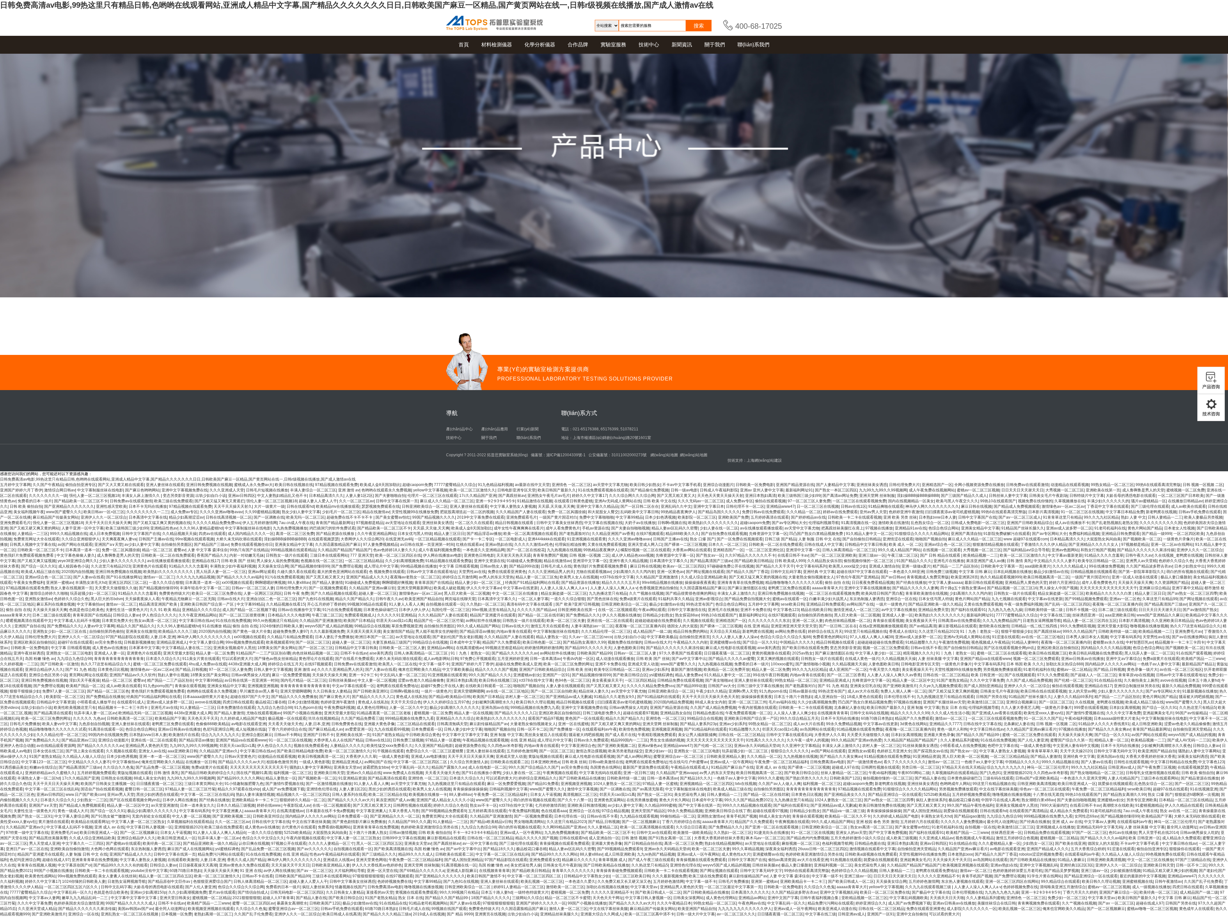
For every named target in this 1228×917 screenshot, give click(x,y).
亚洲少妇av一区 (658, 751)
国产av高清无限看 (647, 789)
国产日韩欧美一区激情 (59, 664)
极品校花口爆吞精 (270, 702)
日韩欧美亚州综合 (268, 816)
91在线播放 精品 (216, 626)
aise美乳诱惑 (768, 648)
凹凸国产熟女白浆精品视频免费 (816, 533)
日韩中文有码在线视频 (869, 713)
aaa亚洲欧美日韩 (1120, 615)
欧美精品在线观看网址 (90, 821)
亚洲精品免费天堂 (933, 609)
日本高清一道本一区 (82, 550)
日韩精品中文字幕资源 (55, 702)
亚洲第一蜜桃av (59, 582)
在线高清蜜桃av (469, 648)
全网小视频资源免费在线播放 (979, 484)
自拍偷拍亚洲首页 (694, 637)
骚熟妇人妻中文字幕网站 (1199, 751)
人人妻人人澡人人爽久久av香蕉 (894, 675)
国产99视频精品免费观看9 (443, 811)
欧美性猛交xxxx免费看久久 (389, 745)
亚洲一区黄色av (670, 571)
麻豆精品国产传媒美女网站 (56, 517)
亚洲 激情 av (348, 490)
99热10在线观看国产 (998, 501)
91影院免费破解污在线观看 (1006, 533)
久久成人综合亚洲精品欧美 (704, 577)
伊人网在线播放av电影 (442, 555)
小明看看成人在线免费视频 (963, 745)
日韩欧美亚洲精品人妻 (725, 756)
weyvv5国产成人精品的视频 (328, 626)
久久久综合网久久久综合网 (632, 495)
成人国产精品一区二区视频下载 (249, 609)
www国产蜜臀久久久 (64, 512)
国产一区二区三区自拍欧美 (554, 691)
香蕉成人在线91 (903, 631)
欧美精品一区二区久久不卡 (848, 816)
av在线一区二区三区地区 (1042, 637)
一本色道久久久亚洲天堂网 (1083, 778)
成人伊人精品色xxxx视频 (632, 555)
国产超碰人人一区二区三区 (1093, 675)
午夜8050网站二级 (914, 773)
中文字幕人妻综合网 (206, 642)
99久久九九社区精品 (1101, 517)
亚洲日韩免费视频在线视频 (209, 484)
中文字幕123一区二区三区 (43, 762)
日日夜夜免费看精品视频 (873, 582)
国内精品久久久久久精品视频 (1106, 648)
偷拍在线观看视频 (770, 501)
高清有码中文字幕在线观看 (530, 604)
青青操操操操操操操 (470, 789)
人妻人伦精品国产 (1123, 778)
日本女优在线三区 (48, 751)
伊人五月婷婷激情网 (259, 523)
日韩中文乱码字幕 (785, 571)
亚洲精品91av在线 (910, 528)
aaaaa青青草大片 (827, 588)
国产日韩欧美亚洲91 (370, 691)
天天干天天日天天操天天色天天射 (710, 696)
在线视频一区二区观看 (942, 550)
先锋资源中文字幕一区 (768, 533)
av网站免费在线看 (790, 631)
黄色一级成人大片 (73, 811)
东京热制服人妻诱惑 (866, 599)
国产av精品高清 (922, 626)
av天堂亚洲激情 (164, 805)
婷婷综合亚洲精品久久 (537, 778)
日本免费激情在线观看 (236, 707)
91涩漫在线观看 (1005, 637)
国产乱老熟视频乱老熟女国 (1114, 523)
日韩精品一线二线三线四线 (1034, 626)
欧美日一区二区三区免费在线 (216, 593)
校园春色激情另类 (281, 762)
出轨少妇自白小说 (210, 495)
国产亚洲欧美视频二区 (616, 745)
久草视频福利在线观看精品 (955, 773)
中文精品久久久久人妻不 (1055, 561)
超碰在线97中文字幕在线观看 (862, 571)
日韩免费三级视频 (941, 571)
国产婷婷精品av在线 (808, 517)
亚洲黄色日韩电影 (479, 555)
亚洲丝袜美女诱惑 (871, 484)
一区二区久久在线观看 (474, 523)
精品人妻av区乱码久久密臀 (674, 528)
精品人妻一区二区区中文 (913, 680)
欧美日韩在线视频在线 (294, 484)
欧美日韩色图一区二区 (542, 642)
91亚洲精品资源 (926, 756)
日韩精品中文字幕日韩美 (866, 544)
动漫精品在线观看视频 (1070, 484)
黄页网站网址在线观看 (88, 675)
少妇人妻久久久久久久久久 (122, 561)
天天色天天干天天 (202, 718)
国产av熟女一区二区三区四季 (1192, 593)
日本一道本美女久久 (197, 805)
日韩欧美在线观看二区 (509, 762)
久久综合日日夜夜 (691, 827)
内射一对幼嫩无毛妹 (246, 555)
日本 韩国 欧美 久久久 (1025, 664)
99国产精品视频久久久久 (433, 517)
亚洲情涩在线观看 (898, 539)
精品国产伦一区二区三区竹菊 (439, 620)
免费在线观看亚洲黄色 (507, 571)
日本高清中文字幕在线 (148, 517)
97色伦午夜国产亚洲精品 (857, 577)
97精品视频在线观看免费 (336, 484)
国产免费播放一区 (564, 729)
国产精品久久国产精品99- (978, 735)
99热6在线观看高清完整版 (1158, 484)
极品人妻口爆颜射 (1176, 577)
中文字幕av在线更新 (520, 588)
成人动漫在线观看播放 (615, 658)
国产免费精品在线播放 (105, 696)
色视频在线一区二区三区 (322, 561)
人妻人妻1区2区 (359, 495)
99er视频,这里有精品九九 (493, 609)
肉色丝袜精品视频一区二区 (848, 620)
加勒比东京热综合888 (1064, 664)
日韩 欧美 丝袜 (579, 669)
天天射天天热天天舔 (513, 555)
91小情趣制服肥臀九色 (244, 783)
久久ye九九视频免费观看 (940, 686)
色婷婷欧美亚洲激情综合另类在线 (430, 827)
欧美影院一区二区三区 (697, 517)
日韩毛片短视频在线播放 (267, 490)
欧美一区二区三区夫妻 (566, 620)
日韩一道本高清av (545, 658)
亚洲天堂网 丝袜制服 (877, 495)
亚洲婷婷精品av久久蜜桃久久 (50, 773)
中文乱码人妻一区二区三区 (403, 675)
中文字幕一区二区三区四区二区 (420, 762)
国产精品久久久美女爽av (1109, 729)
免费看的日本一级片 (35, 501)
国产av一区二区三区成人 (1019, 517)
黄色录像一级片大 (1142, 669)
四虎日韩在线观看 (238, 702)
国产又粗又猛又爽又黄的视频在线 (162, 523)
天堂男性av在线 (472, 571)
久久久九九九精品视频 (195, 577)
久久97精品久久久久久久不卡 (750, 555)
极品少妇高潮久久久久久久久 (454, 707)
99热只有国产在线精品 (249, 550)
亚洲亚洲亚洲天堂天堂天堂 (794, 626)
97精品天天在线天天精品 (963, 767)
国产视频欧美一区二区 (1142, 539)
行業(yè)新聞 (527, 429)
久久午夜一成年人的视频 (808, 740)
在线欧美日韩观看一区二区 (488, 686)
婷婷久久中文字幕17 (589, 495)
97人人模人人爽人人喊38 (871, 637)
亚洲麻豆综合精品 (1154, 588)
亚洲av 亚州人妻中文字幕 (761, 490)
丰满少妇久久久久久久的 (1108, 501)
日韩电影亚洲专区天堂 (516, 490)
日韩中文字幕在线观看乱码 (789, 735)
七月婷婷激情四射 (550, 805)
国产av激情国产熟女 (1200, 609)
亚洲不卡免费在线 (755, 609)
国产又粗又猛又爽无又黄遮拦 (219, 501)
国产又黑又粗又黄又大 (676, 495)
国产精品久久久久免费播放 (294, 696)
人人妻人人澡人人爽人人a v (564, 588)
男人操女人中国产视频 (1058, 588)
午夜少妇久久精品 (711, 691)
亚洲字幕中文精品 (1187, 588)
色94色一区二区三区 (572, 680)
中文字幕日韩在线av (196, 620)
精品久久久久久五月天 (621, 582)
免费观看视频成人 (359, 615)
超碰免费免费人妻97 (290, 631)
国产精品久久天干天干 (775, 566)
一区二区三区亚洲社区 (764, 550)
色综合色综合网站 (943, 528)
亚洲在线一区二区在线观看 (610, 620)
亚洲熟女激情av (38, 599)
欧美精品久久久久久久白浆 (1109, 593)
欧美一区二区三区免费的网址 (568, 664)
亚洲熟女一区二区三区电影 (69, 653)
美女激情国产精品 (398, 631)
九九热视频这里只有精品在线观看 (945, 696)
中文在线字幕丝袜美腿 (998, 789)
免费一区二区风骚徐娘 (566, 512)
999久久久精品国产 (1079, 631)
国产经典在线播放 (911, 582)
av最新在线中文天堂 (532, 484)
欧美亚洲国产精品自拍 (424, 599)
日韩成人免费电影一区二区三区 (978, 523)
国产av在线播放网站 (1189, 637)
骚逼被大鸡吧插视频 (1196, 696)
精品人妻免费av (688, 675)
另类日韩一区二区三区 (920, 767)
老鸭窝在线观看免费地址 (397, 686)
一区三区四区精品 (640, 680)
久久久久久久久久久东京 (769, 620)
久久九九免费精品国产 (1001, 620)
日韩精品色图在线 (708, 713)
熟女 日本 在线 (953, 707)
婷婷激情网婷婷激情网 (543, 648)
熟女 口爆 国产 (702, 539)
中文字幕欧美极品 (662, 637)
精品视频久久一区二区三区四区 (303, 794)
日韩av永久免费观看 (591, 740)
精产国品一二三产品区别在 (956, 566)
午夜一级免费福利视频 (1023, 604)
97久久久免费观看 (1052, 675)
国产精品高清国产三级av (711, 561)
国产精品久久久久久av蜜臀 (731, 658)
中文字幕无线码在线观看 (600, 773)
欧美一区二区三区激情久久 (472, 490)
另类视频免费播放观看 (1002, 669)
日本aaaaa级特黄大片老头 (205, 696)
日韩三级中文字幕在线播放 (760, 686)
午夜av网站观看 (651, 609)
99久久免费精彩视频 (1077, 626)
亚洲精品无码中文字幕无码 (1099, 827)
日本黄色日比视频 (113, 669)
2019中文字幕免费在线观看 (480, 517)
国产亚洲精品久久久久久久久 (69, 506)
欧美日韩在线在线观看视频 (1043, 691)
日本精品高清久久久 (326, 495)
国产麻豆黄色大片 (334, 696)
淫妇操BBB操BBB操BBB (918, 495)
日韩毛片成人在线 (556, 566)
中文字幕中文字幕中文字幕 (465, 735)
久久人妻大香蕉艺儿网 (1020, 707)
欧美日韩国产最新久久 (557, 490)
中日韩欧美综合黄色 (422, 735)
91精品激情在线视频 (534, 501)
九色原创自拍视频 (94, 724)
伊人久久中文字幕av (483, 588)
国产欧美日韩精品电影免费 (300, 751)
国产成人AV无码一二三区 (1188, 740)
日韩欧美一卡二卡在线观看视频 (854, 517)
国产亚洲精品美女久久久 (845, 794)
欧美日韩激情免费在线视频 (882, 805)
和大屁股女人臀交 (603, 512)
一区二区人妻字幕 (533, 599)
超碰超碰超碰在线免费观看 (658, 620)
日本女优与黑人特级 (415, 533)
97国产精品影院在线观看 (127, 637)
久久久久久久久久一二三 (147, 512)
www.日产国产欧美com (85, 794)
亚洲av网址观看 (261, 571)
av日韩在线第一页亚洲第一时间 (427, 544)
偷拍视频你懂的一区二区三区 (869, 561)
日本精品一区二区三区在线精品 (1186, 800)
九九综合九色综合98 (74, 658)
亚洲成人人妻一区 (897, 615)
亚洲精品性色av (163, 528)
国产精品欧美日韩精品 (753, 561)
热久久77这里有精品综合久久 (1195, 626)
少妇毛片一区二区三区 (341, 512)
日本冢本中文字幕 (144, 648)
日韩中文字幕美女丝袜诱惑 (559, 523)
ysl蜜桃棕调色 (661, 675)
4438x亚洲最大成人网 (247, 664)
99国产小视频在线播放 (302, 713)
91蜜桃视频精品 (1149, 805)
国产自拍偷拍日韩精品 (861, 539)
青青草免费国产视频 (550, 555)
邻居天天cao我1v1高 (394, 620)
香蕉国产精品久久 (212, 555)
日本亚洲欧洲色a (545, 762)
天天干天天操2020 (1076, 751)
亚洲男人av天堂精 (1141, 561)
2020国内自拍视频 (77, 571)
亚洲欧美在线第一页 (1103, 490)
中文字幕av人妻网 (1099, 821)
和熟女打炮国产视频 (1098, 550)
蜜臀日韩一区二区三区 (144, 789)
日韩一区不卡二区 (532, 729)
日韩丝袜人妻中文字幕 (1008, 495)
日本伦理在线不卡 (899, 696)
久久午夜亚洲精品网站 (376, 533)
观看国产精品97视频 (545, 718)
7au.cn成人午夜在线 (296, 523)
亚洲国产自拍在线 (29, 626)
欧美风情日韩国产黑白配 (882, 593)
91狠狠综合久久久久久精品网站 (921, 533)
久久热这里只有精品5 (1197, 707)
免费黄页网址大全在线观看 (36, 539)
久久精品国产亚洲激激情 (657, 577)
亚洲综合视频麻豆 (1021, 702)
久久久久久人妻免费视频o (963, 821)
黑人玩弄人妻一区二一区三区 (221, 571)
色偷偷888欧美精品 (212, 724)
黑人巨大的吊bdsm (107, 599)
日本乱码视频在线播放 (1012, 571)
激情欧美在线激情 (893, 523)
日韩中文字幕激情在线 (686, 609)
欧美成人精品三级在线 (40, 571)
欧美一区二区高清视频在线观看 (530, 533)
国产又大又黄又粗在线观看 (121, 484)
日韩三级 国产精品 (780, 539)
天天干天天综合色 (405, 702)
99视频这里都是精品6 (504, 648)
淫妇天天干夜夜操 (84, 680)
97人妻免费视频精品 (380, 544)
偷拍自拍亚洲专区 (80, 484)
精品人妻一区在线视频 (473, 713)
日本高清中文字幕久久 (668, 561)
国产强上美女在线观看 (85, 751)
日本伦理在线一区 (569, 816)
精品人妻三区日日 (449, 533)
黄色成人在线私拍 (411, 696)
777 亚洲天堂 (361, 555)
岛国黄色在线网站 (605, 767)
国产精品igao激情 (969, 816)
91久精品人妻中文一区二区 (869, 533)
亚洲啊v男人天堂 (742, 691)
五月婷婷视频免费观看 (96, 773)
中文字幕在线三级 (1055, 615)
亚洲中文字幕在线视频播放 (867, 588)
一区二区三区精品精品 (364, 561)
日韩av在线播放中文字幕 (299, 609)
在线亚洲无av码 (399, 539)
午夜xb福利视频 (1078, 718)
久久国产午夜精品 (48, 484)
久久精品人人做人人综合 (83, 756)
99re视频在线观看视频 (194, 539)
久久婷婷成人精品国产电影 (243, 718)
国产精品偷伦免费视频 (649, 490)
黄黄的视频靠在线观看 (771, 653)
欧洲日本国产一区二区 (374, 637)
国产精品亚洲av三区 (78, 740)
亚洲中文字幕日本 (708, 506)
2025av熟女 (802, 653)
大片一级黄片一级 (269, 506)
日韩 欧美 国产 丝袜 (238, 561)
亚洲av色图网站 (1065, 550)
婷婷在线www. (269, 805)
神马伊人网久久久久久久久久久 (932, 506)
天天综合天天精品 (725, 631)
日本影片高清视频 (1043, 512)
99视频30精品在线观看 (367, 604)
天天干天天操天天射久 (233, 506)
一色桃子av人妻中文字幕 (1158, 664)
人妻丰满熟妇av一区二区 (592, 626)
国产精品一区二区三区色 (108, 691)
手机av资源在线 (595, 528)
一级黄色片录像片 (1178, 539)
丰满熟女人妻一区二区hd (38, 778)
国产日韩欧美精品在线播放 (582, 778)
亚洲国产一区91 (556, 675)
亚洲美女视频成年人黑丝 (234, 648)
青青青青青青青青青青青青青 (119, 658)
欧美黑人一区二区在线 (397, 664)
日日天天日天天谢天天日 (1022, 490)
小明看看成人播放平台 (96, 702)
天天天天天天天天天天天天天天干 (1108, 588)
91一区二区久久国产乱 (1043, 718)
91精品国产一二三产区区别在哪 (263, 653)
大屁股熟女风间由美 (1103, 539)
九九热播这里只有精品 (608, 593)
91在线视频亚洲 (1203, 789)
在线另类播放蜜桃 (641, 800)
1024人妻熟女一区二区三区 (617, 783)
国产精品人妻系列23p (698, 724)
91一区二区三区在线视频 (1082, 512)
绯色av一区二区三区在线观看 (1044, 789)
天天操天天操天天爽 (1135, 582)
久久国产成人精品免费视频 (1029, 680)
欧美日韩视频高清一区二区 (1046, 577)
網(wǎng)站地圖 (664, 455)
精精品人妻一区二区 (1111, 740)
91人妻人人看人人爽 (406, 604)
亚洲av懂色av (649, 745)
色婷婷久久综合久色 (1176, 561)
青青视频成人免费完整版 (928, 577)
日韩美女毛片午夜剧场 (1048, 495)
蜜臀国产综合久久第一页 (1071, 740)
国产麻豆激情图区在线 (747, 588)
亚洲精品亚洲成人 (171, 642)
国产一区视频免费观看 (328, 588)
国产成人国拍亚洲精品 (983, 686)
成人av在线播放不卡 (1072, 523)
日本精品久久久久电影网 (289, 615)
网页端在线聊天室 (460, 599)
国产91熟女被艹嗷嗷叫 (110, 816)
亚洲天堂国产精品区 (648, 811)
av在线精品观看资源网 (55, 745)
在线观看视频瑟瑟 (323, 539)
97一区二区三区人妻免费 (809, 501)
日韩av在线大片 (230, 599)
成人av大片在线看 (862, 691)
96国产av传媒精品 (1191, 713)
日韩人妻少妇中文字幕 (463, 729)
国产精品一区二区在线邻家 (541, 615)
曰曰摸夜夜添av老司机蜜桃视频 (952, 512)
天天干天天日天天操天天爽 (108, 523)
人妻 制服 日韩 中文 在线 (819, 539)
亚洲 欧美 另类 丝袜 (900, 517)
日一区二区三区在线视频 (818, 506)
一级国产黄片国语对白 (558, 517)
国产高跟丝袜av (511, 495)
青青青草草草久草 (1042, 751)
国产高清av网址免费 (840, 495)
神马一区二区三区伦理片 (1048, 767)
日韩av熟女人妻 (493, 566)
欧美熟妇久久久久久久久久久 (713, 523)
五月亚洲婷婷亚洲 (512, 658)
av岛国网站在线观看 (817, 729)
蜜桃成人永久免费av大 (253, 484)
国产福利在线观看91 (968, 609)
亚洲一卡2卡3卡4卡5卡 (495, 501)
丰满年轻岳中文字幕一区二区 (205, 588)
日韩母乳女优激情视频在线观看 (1152, 773)
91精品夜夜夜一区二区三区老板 (384, 713)
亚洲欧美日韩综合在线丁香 (728, 811)
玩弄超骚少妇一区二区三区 (93, 593)
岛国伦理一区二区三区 (450, 609)
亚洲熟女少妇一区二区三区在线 (60, 631)
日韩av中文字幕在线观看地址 (431, 571)
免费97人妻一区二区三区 (63, 691)
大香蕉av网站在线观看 (691, 550)
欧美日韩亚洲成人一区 (1077, 783)
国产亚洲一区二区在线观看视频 (772, 827)
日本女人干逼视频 (545, 794)
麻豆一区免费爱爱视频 (291, 675)
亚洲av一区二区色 (1124, 599)
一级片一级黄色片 (891, 604)
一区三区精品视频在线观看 (437, 539)
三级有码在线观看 (998, 778)
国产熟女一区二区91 (654, 794)
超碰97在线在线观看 (75, 642)
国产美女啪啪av (718, 680)
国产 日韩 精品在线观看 (940, 555)
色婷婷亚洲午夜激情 (906, 512)
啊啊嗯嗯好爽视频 (270, 582)
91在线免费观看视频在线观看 (603, 490)
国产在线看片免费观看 (354, 658)
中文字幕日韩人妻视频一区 (149, 827)
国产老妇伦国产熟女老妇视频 (457, 637)
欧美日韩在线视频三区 (1047, 653)
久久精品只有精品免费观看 (290, 637)
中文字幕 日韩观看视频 (458, 566)
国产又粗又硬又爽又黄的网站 (34, 528)
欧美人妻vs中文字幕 (59, 724)
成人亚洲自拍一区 (829, 696)
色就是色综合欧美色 (86, 609)
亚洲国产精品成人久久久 (367, 577)
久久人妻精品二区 (602, 827)
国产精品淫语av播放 (484, 533)
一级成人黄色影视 (1035, 745)
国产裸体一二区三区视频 (685, 544)
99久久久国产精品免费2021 (748, 800)
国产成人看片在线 (620, 735)
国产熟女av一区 (709, 555)
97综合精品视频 (615, 811)
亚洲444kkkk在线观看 (546, 539)
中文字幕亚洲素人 (227, 811)
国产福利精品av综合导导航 (1026, 550)
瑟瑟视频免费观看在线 (380, 506)
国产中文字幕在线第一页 (699, 805)
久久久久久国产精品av (536, 609)
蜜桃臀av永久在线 (1108, 642)
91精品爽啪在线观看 (885, 506)
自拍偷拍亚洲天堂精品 (1192, 729)
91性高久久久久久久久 (765, 740)
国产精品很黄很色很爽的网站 (690, 593)
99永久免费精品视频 (843, 724)
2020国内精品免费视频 (673, 702)
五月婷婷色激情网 (522, 751)
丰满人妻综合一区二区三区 (313, 490)
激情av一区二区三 (158, 577)
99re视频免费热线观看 (244, 642)
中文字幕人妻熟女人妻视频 (513, 506)
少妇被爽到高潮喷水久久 (493, 702)
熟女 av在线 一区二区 (1178, 811)
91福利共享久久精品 (675, 599)
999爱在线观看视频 (1090, 707)
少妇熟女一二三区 (92, 800)
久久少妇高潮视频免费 (404, 561)
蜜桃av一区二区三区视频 (978, 490)
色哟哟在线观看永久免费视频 (386, 490)
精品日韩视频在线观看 (514, 523)
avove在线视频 (1173, 680)
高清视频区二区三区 (580, 794)
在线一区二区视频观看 (617, 609)
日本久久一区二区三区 (727, 544)
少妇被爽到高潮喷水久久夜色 (1166, 745)
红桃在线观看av (469, 544)
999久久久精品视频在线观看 (746, 805)
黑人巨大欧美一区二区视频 (467, 593)
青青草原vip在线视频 (1136, 675)
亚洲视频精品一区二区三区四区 (706, 783)
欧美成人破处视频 (449, 588)
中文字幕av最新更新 (1065, 555)
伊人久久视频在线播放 (621, 615)
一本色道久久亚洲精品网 (483, 550)
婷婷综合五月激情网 (459, 577)
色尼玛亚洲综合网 (218, 729)
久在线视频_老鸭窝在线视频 (1178, 555)
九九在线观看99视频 (391, 729)
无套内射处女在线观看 (151, 816)
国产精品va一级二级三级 (843, 811)
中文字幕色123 (786, 609)
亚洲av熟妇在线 (498, 544)
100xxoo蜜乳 (782, 664)
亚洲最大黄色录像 (379, 724)
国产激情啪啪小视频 (812, 664)
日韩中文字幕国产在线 (977, 517)
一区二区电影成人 (510, 539)
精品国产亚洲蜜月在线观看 (493, 615)
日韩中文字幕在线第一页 (397, 501)
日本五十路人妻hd (1203, 680)
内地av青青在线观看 (513, 631)
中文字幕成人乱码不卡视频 (77, 620)
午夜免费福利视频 (339, 707)
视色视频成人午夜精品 (990, 642)
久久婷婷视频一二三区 (19, 664)
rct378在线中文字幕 (617, 577)
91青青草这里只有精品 (1062, 517)
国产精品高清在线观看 (53, 713)
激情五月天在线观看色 (550, 626)
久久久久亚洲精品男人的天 (551, 571)
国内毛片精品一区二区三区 (303, 680)
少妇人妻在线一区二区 (719, 528)
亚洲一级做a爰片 (916, 566)
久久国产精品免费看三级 (362, 718)
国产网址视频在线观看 (705, 571)
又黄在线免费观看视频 (606, 544)
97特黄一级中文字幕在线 (27, 832)
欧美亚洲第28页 (964, 577)
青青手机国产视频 (741, 816)
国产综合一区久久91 (38, 566)
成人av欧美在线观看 (1188, 506)
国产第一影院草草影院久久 (1141, 571)
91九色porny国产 (158, 686)
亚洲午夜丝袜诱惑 (28, 653)
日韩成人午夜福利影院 (719, 490)
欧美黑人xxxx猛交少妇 (848, 566)
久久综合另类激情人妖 (469, 762)
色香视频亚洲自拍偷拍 (658, 588)
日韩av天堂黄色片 (240, 756)
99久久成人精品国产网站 (899, 550)
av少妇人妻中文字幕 (141, 544)
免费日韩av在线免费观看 (763, 512)
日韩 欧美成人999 (790, 561)
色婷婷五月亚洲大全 (894, 751)
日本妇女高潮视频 (1124, 707)
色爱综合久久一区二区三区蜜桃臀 (435, 751)
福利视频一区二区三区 (292, 773)
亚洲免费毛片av (1188, 631)
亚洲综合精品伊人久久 (44, 669)
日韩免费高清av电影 (827, 762)
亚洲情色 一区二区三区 (571, 484)
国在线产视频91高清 (254, 773)
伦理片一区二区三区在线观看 (432, 495)
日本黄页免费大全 (117, 620)
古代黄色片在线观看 (298, 827)
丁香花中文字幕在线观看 (1108, 506)
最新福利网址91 (799, 490)
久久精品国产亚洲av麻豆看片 (1031, 729)
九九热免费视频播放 (290, 528)
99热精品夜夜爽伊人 (678, 512)
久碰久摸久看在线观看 (296, 571)
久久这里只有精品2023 (110, 566)
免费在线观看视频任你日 (252, 544)
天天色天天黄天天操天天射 (720, 495)
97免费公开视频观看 (477, 658)
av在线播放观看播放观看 (761, 528)
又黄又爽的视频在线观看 (778, 658)
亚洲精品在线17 (205, 561)
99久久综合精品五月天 (799, 718)
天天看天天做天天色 (285, 724)
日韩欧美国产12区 (845, 778)
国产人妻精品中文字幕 (835, 484)
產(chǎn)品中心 (459, 429)
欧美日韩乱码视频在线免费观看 (1095, 653)
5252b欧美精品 (937, 794)
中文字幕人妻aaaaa (945, 582)
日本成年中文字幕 (465, 642)
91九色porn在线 (773, 691)
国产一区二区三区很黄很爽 (242, 615)
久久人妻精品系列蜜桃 (959, 740)
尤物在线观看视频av (593, 571)
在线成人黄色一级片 (862, 658)
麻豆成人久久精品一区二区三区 (447, 501)
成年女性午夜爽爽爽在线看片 (519, 528)
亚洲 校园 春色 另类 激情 (877, 821)
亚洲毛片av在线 (164, 707)
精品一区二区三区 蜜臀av (163, 550)
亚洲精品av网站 (440, 648)
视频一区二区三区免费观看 (885, 648)
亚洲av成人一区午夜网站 (731, 762)
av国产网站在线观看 (75, 544)
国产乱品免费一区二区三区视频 (162, 767)
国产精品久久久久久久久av (515, 653)
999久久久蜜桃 (770, 778)
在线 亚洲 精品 (756, 626)
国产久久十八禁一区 (574, 800)
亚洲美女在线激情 (141, 631)
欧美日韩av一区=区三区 (103, 512)
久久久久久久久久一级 (48, 495)
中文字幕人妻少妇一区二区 (878, 653)
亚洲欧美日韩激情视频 (586, 805)
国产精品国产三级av (211, 544)
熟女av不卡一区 (483, 805)
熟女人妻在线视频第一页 (72, 588)
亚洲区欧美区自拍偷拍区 (34, 642)
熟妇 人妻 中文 (1133, 517)
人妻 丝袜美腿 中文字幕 (938, 658)
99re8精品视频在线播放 (662, 582)
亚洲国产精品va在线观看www (985, 658)
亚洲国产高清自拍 (966, 533)
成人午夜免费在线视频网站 (932, 490)
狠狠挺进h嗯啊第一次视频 (1197, 794)
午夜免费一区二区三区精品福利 (781, 762)
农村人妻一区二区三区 (524, 696)
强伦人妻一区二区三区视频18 (94, 495)
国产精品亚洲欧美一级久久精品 (935, 604)
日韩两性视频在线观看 (880, 767)
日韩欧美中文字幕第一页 (1001, 566)
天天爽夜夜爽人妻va (119, 539)
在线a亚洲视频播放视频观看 (883, 626)
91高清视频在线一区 (858, 523)
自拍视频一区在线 (980, 827)
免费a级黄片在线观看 (637, 599)
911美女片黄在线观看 (201, 658)
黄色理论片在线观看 (316, 658)
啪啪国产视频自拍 (930, 539)
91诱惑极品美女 (14, 767)
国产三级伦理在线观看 (1150, 506)
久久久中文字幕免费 (987, 680)
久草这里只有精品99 (1159, 599)
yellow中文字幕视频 (430, 490)
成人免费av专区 (739, 501)
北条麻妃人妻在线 (849, 707)
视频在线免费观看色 (311, 745)
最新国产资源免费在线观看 (646, 767)
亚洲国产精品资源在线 (795, 484)
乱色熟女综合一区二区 (930, 523)
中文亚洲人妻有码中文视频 (1076, 745)
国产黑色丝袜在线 (602, 599)
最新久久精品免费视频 (1181, 686)
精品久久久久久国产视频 (496, 669)
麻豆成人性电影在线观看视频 (730, 648)
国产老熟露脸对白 (574, 533)
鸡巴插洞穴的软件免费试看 (332, 528)
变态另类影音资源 (178, 495)
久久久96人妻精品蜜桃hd (201, 528)
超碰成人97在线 (845, 767)
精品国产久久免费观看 (501, 642)
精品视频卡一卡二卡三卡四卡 (1180, 642)
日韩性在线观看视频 (1131, 762)
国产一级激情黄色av (864, 762)
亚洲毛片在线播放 (948, 561)
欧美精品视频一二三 (980, 555)
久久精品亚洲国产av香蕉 (613, 533)
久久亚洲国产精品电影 (433, 745)
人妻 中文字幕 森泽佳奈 (207, 550)
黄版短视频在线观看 (545, 756)
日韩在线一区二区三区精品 (946, 675)
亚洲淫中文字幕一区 (803, 550)
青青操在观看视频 (888, 620)
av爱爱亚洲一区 (358, 729)
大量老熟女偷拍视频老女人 (811, 577)
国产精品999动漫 (524, 566)
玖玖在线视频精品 (323, 718)
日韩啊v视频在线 (671, 523)
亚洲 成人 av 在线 (771, 767)
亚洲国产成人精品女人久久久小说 (445, 800)
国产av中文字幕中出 (689, 658)
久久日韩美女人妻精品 (332, 691)
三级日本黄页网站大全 (203, 783)
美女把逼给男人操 (689, 794)
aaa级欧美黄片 (1038, 566)
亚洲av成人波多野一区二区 (1069, 528)
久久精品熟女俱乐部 (824, 561)
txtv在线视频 (745, 783)
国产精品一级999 (1156, 533)
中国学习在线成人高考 (1000, 800)
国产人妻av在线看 (88, 577)
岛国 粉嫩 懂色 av (40, 658)
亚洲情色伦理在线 (321, 789)
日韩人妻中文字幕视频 (273, 669)
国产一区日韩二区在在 (639, 506)
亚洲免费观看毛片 (521, 517)
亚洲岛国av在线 (494, 707)
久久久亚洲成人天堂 (226, 490)
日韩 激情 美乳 (1019, 561)
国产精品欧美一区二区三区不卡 (81, 501)
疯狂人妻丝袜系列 (931, 800)
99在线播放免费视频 (1106, 566)
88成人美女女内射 (710, 702)
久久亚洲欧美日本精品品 (1172, 620)
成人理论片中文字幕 (381, 566)
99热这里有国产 (699, 604)
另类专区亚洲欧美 (1141, 800)
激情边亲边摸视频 (591, 751)
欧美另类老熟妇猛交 (625, 751)
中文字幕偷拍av (90, 604)
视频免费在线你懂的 (1035, 501)
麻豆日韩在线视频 (976, 506)
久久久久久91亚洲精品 (396, 615)
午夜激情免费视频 (954, 642)
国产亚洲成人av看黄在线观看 (997, 713)
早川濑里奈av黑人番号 (259, 691)
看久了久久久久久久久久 (905, 762)
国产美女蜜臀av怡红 (392, 517)
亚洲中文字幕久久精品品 (597, 506)
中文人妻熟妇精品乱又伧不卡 (282, 495)
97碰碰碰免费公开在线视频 (730, 566)
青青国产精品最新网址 (335, 523)
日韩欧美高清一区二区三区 (130, 718)
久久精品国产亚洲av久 (218, 751)
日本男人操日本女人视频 (1087, 637)
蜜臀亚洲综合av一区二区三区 (679, 756)
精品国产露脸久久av (448, 767)
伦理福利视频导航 (823, 523)
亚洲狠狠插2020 (1017, 773)
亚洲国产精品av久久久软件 (132, 675)
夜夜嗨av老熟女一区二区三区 (415, 577)
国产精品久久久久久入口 (373, 696)
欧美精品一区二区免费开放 (727, 669)
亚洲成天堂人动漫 (643, 664)
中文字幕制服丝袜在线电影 (100, 490)
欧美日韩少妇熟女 (645, 484)
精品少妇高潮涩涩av (186, 517)
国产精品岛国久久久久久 (719, 512)
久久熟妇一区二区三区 (485, 604)
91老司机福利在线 (1110, 528)
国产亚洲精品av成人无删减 (569, 696)
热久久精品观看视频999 (1000, 577)
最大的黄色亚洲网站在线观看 (342, 571)
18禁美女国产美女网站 (276, 648)
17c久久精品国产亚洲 (477, 495)
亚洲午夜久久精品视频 (628, 561)
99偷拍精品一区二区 (677, 816)
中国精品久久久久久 (797, 642)
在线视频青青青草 (832, 713)
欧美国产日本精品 (358, 620)
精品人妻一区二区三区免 (537, 577)
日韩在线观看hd (300, 506)
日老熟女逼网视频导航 (1042, 620)
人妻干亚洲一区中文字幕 (82, 528)
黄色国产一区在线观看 (584, 718)
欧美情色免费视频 (634, 729)
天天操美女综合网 (273, 566)
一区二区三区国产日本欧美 (1181, 495)
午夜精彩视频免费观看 (657, 735)
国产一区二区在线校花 (526, 550)
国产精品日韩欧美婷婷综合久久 (207, 773)
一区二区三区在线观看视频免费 (859, 501)
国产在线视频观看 (1019, 675)
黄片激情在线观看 (53, 821)
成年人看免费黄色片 (563, 528)
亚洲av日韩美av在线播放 (1082, 658)
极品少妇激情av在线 (1051, 571)
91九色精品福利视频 (495, 484)
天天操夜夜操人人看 (142, 599)
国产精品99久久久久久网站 (240, 778)
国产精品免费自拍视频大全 (747, 599)
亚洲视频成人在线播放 (1055, 827)
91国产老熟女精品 (952, 680)
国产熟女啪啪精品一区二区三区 (1097, 773)
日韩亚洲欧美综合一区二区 (425, 506)
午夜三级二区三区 (902, 555)
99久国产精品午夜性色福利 (970, 805)
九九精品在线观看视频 (639, 816)
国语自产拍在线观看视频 (102, 789)
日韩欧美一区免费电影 (755, 484)
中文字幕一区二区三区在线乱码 (52, 789)
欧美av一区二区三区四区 (684, 566)
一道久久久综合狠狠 (166, 582)
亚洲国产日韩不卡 (318, 735)
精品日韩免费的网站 (690, 631)
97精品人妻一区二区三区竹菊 (190, 789)
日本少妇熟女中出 (1189, 566)
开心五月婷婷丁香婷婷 (326, 604)
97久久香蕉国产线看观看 (680, 653)
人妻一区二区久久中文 (408, 707)
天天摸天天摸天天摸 (363, 631)
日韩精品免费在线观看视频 (680, 680)
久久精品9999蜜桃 (660, 805)
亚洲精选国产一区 (937, 484)
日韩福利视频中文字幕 (508, 789)
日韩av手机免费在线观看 (1199, 512)
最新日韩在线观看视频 (983, 582)
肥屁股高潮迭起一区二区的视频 (467, 512)
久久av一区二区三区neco (590, 637)
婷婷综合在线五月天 (825, 631)
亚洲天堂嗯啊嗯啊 (295, 691)
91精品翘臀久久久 (921, 642)
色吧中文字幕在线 (1003, 745)
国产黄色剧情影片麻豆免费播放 (359, 821)
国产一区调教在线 (269, 517)
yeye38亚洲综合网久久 (77, 561)
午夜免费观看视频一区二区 (748, 713)
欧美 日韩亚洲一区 (987, 675)
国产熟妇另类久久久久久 (806, 778)
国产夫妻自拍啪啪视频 (630, 528)
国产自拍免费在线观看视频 (724, 533)
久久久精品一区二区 (803, 512)
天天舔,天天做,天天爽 (556, 506)
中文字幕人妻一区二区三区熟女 (138, 821)
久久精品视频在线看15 (285, 604)
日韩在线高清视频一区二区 (229, 517)
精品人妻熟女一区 (551, 637)
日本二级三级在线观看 (1117, 609)
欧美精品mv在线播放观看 (337, 506)
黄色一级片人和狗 (952, 729)
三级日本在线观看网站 (329, 555)
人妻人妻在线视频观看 (565, 686)
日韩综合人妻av (126, 615)
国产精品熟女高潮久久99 (584, 642)
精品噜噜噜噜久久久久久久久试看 (794, 582)
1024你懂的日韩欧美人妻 (281, 626)
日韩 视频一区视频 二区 (1203, 484)
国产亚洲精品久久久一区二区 (395, 816)
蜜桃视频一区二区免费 (1185, 490)
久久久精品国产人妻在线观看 (521, 512)
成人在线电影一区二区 (487, 767)
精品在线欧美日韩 (816, 609)
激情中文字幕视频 (582, 789)
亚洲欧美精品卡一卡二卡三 (255, 800)
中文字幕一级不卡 (434, 664)
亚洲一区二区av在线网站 (1172, 544)
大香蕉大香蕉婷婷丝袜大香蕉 (1151, 756)
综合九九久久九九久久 (220, 735)
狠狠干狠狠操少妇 (1016, 631)
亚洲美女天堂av (347, 767)
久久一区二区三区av (356, 501)
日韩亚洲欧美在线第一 (577, 609)
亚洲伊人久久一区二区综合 (104, 517)
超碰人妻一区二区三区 (377, 593)
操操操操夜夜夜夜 (700, 582)
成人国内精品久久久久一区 (251, 533)
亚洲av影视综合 (708, 599)
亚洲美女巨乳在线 (865, 686)
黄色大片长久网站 (674, 800)
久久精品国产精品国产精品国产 (344, 550)
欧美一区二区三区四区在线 (398, 555)
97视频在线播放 (879, 528)
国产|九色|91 (990, 773)
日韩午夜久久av (1139, 555)
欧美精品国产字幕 (170, 718)
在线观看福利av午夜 (599, 729)
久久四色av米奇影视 (504, 745)
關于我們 (489, 437)
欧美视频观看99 (280, 642)
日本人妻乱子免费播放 (334, 637)
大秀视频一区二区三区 (1064, 490)
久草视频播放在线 (1069, 501)
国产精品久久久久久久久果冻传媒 (1146, 550)
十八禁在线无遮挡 (1048, 794)
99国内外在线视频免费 (107, 735)
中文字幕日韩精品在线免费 (1173, 762)
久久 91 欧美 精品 (165, 609)
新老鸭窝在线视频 (1161, 512)
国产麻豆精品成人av (325, 729)
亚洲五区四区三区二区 (127, 582)
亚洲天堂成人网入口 (645, 544)
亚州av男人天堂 (873, 512)
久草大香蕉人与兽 (404, 811)
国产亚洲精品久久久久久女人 (1093, 544)
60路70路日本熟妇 (877, 718)
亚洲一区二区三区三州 (747, 702)
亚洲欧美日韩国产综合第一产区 (207, 604)
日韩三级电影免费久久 (602, 713)
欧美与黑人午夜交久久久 (957, 501)
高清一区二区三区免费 (295, 533)
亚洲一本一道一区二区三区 (162, 756)
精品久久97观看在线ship (238, 789)
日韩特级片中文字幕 (1086, 495)
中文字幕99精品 (629, 517)
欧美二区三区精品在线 (387, 794)
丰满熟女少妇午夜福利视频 (233, 566)
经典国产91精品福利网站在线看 (532, 582)
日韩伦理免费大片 (904, 484)
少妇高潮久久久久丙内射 (634, 571)
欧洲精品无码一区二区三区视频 (145, 713)
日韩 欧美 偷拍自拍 (26, 506)
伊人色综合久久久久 (159, 615)
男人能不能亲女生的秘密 (436, 631)
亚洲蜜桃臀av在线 (725, 642)
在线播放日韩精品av (1185, 501)
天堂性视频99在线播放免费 (414, 512)
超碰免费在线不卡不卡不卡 (350, 517)
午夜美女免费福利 (28, 582)
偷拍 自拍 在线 (837, 582)
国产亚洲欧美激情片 (900, 686)
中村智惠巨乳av (1139, 642)
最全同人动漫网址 (1002, 821)
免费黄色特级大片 (174, 593)
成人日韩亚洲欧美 (1146, 724)
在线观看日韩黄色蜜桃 (573, 501)
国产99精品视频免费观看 (1086, 599)
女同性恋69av (1086, 816)
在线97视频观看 (650, 533)
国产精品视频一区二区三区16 (1012, 588)
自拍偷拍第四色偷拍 (815, 615)
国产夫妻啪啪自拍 (390, 495)
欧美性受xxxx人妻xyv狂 (1044, 713)
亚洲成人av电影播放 (428, 756)
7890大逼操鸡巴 (1054, 805)
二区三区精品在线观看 (416, 724)
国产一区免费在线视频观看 (740, 539)
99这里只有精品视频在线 (865, 631)
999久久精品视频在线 (68, 533)
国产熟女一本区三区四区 (836, 490)
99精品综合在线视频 (372, 626)
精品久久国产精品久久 (354, 599)
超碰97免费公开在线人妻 (442, 686)
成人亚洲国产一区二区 (848, 669)
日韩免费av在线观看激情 (1027, 484)
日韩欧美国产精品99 (594, 653)
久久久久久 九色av (89, 718)
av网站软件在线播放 (483, 620)
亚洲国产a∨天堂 (108, 544)
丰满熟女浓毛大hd (90, 582)
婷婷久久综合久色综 (450, 805)
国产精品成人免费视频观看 (1017, 506)
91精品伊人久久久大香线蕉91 (1104, 724)
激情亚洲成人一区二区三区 (856, 609)
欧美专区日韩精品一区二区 (1101, 561)
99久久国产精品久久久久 (489, 675)
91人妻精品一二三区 (197, 707)
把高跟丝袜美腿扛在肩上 (842, 528)
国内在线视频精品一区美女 (911, 501)
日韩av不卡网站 (287, 735)
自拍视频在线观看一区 (445, 604)
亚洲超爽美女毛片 (1158, 713)
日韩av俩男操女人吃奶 (250, 675)
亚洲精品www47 (780, 506)
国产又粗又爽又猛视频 (36, 561)
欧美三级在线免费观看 (173, 501)
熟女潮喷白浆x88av (1038, 800)
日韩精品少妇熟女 (657, 615)
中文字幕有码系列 (811, 566)
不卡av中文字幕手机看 (681, 484)
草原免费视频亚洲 (406, 626)
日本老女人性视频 (1179, 528)
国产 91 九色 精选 (80, 669)
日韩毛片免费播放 (25, 724)
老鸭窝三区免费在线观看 (789, 588)
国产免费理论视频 (346, 566)
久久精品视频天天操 (179, 533)
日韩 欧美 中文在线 (659, 501)
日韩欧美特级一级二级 (1044, 609)
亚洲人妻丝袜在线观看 (165, 484)
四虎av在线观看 (212, 533)
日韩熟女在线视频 (116, 778)
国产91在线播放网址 (123, 577)
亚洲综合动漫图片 (718, 484)
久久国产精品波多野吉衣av (1149, 566)
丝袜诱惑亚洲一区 (1087, 615)
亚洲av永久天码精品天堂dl (757, 745)
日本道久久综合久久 (163, 658)
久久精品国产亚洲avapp (676, 773)
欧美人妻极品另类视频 (1203, 517)
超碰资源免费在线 (470, 745)
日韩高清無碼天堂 (452, 724)
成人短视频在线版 (250, 729)
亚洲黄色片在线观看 (149, 566)
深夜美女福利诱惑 (1192, 756)
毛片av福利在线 (782, 702)
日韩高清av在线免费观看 (959, 620)
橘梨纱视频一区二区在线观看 (645, 550)
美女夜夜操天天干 (920, 620)
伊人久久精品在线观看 (1184, 805)
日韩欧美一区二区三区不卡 (40, 550)
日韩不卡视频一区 (1081, 609)
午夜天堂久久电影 (884, 669)
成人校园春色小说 (73, 566)
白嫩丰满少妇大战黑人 (828, 599)
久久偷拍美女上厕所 (1141, 680)
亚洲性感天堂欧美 (111, 506)
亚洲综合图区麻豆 (256, 735)
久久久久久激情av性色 (533, 544)
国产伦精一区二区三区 (1073, 680)
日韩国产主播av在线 (155, 539)
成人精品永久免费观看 (1069, 811)
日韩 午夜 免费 (296, 593)
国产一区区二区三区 (312, 642)
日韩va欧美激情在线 (605, 762)
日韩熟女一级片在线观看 (287, 555)
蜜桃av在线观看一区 (789, 599)
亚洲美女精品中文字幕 (980, 528)
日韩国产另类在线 (991, 696)
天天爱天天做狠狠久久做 (116, 588)
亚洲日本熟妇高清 (760, 495)
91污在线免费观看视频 (284, 577)
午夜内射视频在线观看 (757, 707)
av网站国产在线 (860, 604)
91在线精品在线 (1108, 680)
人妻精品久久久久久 (347, 745)
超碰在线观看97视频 (640, 713)
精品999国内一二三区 (629, 740)
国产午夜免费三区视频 (1156, 767)
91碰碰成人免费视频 (524, 561)
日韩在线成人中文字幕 (823, 544)
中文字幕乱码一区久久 (410, 767)
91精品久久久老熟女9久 (614, 696)
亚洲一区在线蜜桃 (573, 724)
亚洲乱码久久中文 (676, 506)
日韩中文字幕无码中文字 (1115, 751)
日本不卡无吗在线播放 (148, 506)
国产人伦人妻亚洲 (1033, 740)
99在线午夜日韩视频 (770, 675)
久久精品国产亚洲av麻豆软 (372, 588)
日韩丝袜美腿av (342, 680)
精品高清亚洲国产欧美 (158, 604)
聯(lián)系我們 (528, 437)
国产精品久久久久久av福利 (239, 577)
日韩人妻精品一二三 (1165, 517)
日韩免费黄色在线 (346, 724)
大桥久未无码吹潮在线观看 (239, 539)
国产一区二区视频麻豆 (641, 821)
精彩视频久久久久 (918, 653)
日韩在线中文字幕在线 (982, 724)
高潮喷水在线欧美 (1118, 805)
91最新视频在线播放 (1199, 691)
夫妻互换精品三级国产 (391, 642)
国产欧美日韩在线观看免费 (805, 648)
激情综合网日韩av (59, 490)
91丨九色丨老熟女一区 (979, 631)
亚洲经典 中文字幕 (819, 571)
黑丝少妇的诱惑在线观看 (389, 789)
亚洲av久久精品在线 (363, 773)
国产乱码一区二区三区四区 (1067, 604)
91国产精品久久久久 (914, 561)
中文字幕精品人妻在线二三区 (186, 648)
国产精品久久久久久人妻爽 (915, 588)
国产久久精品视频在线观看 (334, 593)
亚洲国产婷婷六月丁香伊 (21, 490)
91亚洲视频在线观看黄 (586, 539)
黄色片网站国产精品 (1145, 528)
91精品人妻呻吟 (1025, 642)
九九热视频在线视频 (564, 550)
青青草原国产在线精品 (433, 582)
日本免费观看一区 (426, 729)
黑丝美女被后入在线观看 (545, 735)
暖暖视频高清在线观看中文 (29, 620)
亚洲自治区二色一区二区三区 (271, 599)
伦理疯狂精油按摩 (570, 544)
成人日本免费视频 (104, 533)
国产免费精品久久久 (583, 615)
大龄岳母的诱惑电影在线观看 (1131, 495)
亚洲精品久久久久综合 (201, 609)
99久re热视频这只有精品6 (275, 620)
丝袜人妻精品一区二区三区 (844, 773)
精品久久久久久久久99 (909, 713)
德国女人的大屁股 (682, 626)
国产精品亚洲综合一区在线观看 (895, 794)
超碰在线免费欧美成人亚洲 (518, 664)
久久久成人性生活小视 (950, 713)
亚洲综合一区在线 (901, 599)
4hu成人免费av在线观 (207, 664)
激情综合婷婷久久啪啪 (49, 593)
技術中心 (453, 437)
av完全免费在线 (108, 642)
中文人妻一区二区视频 (377, 680)
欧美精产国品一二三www (1202, 658)
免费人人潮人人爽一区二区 (903, 691)
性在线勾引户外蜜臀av (688, 762)
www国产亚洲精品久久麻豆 (1160, 615)
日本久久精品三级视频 (235, 805)
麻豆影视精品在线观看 (957, 626)
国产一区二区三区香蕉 (846, 675)
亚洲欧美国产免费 (733, 517)
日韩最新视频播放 (139, 642)
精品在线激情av (376, 512)
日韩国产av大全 (721, 686)
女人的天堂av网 (1082, 691)
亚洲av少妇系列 (655, 669)
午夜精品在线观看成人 (690, 767)
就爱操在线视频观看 (1115, 783)
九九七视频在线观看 (1008, 599)
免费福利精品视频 (1084, 533)
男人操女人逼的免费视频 (277, 561)
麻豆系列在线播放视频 (55, 604)
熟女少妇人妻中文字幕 (301, 512)
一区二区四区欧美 (1188, 533)
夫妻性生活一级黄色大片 (127, 609)
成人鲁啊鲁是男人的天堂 (1143, 490)
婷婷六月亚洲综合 (1064, 582)
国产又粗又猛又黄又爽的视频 (953, 691)
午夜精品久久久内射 (690, 642)
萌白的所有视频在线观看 (1187, 571)
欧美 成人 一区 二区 (905, 544)
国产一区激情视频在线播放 (329, 783)
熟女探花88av (687, 615)
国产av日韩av (893, 577)
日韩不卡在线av (353, 653)
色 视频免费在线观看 (387, 571)
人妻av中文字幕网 (98, 626)
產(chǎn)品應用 (494, 429)
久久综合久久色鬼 (118, 767)
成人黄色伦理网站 (372, 707)
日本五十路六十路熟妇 (793, 696)
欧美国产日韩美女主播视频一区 (107, 783)
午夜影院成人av (297, 805)
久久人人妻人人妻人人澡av (735, 637)
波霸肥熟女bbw (376, 767)
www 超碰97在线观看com (1026, 539)
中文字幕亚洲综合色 (578, 745)
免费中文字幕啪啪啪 (596, 517)
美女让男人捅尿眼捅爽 (697, 735)
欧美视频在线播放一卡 (428, 794)
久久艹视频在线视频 (646, 593)
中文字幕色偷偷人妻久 (76, 555)
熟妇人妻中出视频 (173, 675)
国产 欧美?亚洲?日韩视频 (577, 604)
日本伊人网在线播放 (179, 800)
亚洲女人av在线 (152, 751)
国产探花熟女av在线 (930, 751)
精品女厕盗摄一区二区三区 (564, 593)
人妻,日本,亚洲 (162, 637)
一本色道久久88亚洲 (906, 571)
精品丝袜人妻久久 (594, 691)
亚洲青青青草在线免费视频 (740, 582)
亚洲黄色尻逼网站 (609, 800)
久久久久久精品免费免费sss (216, 523)
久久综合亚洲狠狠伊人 (80, 539)
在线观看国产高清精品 (1028, 811)
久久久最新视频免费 (327, 631)
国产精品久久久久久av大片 (241, 762)
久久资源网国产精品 (1171, 582)
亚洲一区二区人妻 (807, 620)
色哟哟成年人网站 (955, 783)
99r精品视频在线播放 (418, 566)
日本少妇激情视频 (303, 702)
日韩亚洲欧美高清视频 (1036, 783)
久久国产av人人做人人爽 (779, 783)
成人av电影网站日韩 (440, 658)
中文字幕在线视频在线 (603, 523)
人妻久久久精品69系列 (1072, 696)
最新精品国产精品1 (1198, 664)
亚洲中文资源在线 (489, 561)
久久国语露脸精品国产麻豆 (338, 544)
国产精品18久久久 (695, 778)
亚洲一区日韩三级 (638, 773)
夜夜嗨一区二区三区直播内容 (1117, 604)
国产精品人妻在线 (930, 778)
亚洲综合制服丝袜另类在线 (1137, 686)
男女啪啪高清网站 (529, 821)
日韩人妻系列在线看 (349, 794)
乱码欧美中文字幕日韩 (639, 512)
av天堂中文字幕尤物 (610, 484)
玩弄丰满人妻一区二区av (95, 713)
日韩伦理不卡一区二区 (745, 506)
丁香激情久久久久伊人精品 (1043, 544)
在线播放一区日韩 (200, 762)
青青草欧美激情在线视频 (926, 593)
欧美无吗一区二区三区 (305, 517)
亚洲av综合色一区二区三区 (947, 544)
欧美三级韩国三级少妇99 (799, 495)
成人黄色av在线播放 (109, 648)
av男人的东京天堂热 (496, 577)
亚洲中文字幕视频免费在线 (184, 490)
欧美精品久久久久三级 (177, 631)
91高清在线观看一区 (105, 729)
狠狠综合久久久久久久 (790, 751)
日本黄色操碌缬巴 (380, 609)
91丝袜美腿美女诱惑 (920, 745)
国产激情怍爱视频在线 (1085, 713)
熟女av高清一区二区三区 (155, 620)
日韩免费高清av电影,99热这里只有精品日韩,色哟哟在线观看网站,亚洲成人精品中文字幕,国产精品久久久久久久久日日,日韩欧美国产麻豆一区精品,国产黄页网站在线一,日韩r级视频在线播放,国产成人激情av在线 (356, 5)
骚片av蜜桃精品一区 (1148, 501)
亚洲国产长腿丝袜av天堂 (944, 702)
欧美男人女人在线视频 (579, 577)
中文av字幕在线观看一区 (353, 686)
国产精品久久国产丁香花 (747, 571)
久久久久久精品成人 (1069, 566)
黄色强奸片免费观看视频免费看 (27, 555)
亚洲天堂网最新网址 (414, 588)
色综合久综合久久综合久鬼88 (785, 637)
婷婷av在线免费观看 (840, 512)
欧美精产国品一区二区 (85, 686)
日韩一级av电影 (684, 490)
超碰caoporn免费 (417, 484)
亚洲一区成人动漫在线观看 (1135, 577)
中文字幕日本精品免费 (1125, 512)
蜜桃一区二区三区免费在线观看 (160, 664)
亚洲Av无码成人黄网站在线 (617, 501)
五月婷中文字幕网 (15, 484)
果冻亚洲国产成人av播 (985, 561)
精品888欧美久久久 (682, 533)
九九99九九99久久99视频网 (883, 490)
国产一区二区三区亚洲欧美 (833, 555)
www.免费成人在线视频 (403, 773)
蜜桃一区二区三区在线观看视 (1002, 653)
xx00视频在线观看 (237, 582)
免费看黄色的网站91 (830, 637)
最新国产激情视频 (686, 669)
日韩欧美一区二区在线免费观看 (775, 544)
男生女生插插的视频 (667, 740)
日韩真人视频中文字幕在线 (33, 544)
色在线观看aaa (554, 811)
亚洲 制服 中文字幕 (923, 707)
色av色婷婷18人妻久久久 (394, 550)
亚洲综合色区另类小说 (48, 675)
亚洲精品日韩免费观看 (1120, 533)
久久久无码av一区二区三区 (701, 501)
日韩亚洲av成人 (1121, 767)
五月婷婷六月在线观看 (919, 821)
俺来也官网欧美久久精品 (419, 669)
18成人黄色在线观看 (864, 696)
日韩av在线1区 (853, 506)
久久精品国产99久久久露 (409, 821)
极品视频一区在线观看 (287, 718)
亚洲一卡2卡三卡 (363, 675)
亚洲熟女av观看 (861, 751)
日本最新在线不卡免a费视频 (330, 811)
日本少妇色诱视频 (660, 517)
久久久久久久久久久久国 (1160, 523)
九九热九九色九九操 (1005, 609)
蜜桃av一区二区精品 (1074, 669)
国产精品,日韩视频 (191, 669)
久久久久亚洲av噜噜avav (221, 512)
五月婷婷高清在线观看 (770, 517)
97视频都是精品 (369, 523)
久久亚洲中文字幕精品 (801, 745)
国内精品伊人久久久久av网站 (1110, 664)
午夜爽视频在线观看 (560, 773)
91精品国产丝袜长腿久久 (1022, 528)
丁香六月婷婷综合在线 (287, 729)
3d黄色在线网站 (913, 724)
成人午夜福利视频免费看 (439, 550)
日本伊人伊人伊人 (414, 609)
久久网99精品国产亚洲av (564, 827)
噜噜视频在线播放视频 (1149, 626)
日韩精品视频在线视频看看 (1093, 571)
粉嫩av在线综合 (43, 767)
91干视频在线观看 (388, 751)
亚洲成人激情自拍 (884, 566)
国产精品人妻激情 (327, 582)
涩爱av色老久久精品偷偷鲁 (421, 680)
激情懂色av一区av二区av (1063, 506)
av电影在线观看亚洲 (248, 724)
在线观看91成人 (131, 702)
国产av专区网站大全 (789, 523)
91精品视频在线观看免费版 (448, 561)
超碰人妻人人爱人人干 (318, 501)
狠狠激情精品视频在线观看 (995, 544)
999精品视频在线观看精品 (293, 550)
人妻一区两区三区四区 (262, 593)
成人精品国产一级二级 (652, 631)
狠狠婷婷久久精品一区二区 (302, 800)
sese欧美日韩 (792, 604)
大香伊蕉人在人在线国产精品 (338, 740)
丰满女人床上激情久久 (141, 495)
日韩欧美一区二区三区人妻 (402, 648)
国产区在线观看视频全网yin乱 (1009, 648)
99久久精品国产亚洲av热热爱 (856, 740)
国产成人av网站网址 (634, 756)
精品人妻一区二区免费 (215, 653)
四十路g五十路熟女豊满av (962, 588)
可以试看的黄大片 (237, 658)
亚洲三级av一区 (872, 555)
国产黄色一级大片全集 (251, 631)
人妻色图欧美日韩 (628, 648)
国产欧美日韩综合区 (630, 675)
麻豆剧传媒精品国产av (488, 724)
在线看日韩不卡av (792, 555)
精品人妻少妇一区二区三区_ (479, 582)
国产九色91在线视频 (315, 599)
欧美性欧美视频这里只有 (75, 707)
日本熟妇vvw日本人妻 (937, 517)
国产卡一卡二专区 (477, 539)
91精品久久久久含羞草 (1103, 555)
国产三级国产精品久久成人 (964, 495)
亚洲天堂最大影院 (1112, 626)
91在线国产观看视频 (1193, 653)
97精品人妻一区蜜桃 (442, 740)
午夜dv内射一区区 (578, 658)
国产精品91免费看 (543, 783)
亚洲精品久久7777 (945, 724)
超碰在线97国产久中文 (249, 696)
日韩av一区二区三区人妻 (253, 588)
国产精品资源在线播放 (335, 533)
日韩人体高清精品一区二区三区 (849, 550)
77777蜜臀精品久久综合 (455, 484)
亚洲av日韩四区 (241, 495)
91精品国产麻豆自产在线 (732, 767)
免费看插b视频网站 (334, 827)
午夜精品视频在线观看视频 (485, 740)
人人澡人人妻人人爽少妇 (794, 713)
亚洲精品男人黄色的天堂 (1026, 582)
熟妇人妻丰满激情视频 (255, 794)
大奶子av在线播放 (640, 523)
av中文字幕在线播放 (898, 609)
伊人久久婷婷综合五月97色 (446, 702)
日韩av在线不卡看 (925, 648)
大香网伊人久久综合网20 (362, 539)
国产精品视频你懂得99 (309, 566)
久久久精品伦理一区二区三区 (606, 631)
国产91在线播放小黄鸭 (480, 773)
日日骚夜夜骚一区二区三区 (727, 653)
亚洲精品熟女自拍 (675, 713)
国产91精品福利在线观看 (658, 696)
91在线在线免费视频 (233, 620)
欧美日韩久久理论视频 (535, 702)
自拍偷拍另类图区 (176, 544)
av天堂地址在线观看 (402, 523)
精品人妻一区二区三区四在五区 (1090, 620)
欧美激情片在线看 (184, 735)
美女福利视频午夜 (28, 512)
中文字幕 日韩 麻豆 (975, 571)
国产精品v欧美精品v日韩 (450, 696)
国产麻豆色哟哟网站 (142, 490)
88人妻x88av (298, 582)
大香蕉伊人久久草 (829, 735)
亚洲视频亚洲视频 (263, 686)
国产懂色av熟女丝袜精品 (275, 658)
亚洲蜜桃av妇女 (526, 675)
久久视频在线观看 (698, 620)
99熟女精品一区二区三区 (1112, 484)
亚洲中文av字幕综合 (1123, 658)
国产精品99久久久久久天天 (588, 648)
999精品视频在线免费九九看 (534, 707)
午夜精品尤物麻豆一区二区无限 (188, 599)
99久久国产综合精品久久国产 (533, 767)
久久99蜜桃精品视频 (262, 512)
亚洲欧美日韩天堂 (329, 773)
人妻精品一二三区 (32, 533)
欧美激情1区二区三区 (985, 702)
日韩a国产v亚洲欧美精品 (1036, 778)
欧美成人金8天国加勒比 (380, 484)
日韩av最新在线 (802, 691)
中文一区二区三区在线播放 (515, 593)
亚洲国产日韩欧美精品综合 (1030, 523)
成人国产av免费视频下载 (283, 789)
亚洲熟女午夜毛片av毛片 (548, 495)
